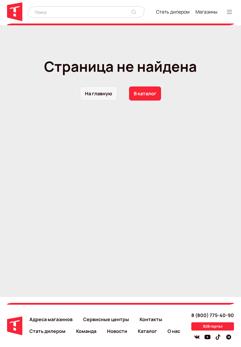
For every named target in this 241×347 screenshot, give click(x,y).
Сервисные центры (106, 319)
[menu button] (230, 12)
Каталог (147, 331)
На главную (98, 93)
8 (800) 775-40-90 (212, 315)
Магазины (206, 12)
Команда (86, 331)
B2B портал (212, 326)
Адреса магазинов (51, 319)
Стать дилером (173, 12)
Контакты (151, 319)
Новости (117, 331)
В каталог (145, 93)
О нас (174, 331)
